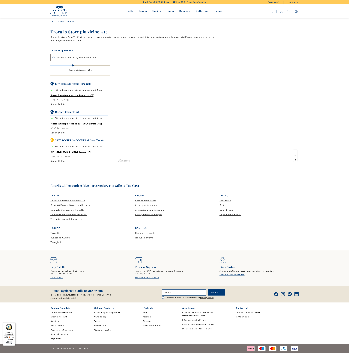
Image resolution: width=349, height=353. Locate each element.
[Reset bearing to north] (295, 160)
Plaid (222, 205)
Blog (145, 312)
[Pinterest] (290, 294)
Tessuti (97, 321)
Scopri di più (57, 104)
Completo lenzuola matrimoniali (68, 214)
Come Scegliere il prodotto (107, 312)
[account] (281, 11)
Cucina (156, 11)
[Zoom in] (295, 152)
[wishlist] (289, 11)
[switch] (9, 342)
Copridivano (226, 210)
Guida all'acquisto (60, 308)
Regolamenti (56, 338)
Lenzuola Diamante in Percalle (67, 210)
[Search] (271, 11)
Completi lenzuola (145, 233)
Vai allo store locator (147, 277)
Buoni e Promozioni (60, 334)
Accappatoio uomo (145, 200)
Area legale (188, 308)
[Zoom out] (295, 156)
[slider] (73, 65)
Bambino (184, 11)
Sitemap (147, 321)
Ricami (218, 11)
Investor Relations (152, 325)
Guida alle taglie (102, 330)
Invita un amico (243, 317)
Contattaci (56, 277)
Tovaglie (55, 233)
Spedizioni (55, 321)
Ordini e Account (58, 317)
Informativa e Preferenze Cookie (198, 324)
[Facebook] (276, 294)
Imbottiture (100, 325)
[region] (208, 106)
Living (170, 11)
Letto (130, 11)
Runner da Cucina (60, 237)
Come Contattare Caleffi (248, 312)
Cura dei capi (100, 317)
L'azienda (148, 308)
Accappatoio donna (146, 205)
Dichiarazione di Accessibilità (196, 329)
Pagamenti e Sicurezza (61, 330)
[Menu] (13, 324)
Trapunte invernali (145, 237)
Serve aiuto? (273, 2)
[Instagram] (283, 294)
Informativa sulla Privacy (194, 320)
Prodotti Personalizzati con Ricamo (70, 205)
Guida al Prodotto (104, 308)
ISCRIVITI (216, 292)
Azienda (147, 317)
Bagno (143, 11)
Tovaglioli (56, 242)
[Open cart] (296, 11)
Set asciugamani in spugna (150, 210)
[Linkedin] (296, 294)
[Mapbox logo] (124, 160)
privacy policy (207, 297)
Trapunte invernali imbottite (66, 219)
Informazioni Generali (61, 312)
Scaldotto (225, 200)
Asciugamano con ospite (148, 214)
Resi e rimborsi (57, 325)
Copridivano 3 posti (230, 214)
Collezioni (202, 11)
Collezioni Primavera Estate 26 (67, 200)
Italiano (292, 2)
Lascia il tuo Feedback (232, 274)
